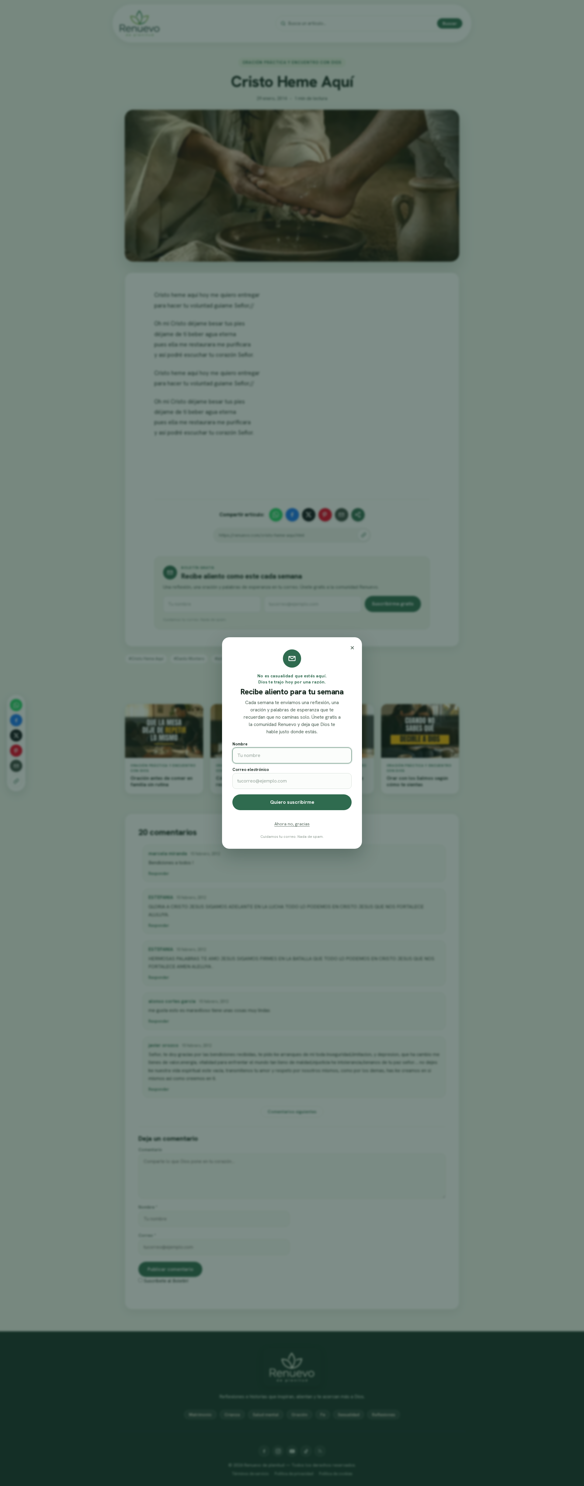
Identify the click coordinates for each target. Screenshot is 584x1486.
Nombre (240, 744)
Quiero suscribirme (292, 802)
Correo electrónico (250, 770)
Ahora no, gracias (292, 824)
